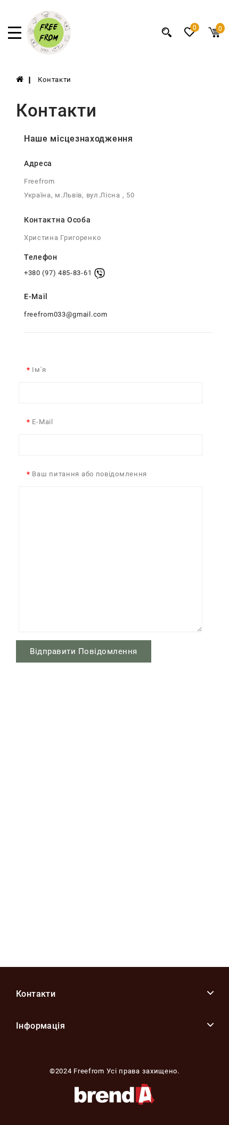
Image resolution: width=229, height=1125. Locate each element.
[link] (49, 52)
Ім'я (39, 370)
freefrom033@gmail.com (66, 314)
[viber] (99, 273)
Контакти (54, 80)
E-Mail (42, 422)
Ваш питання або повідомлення (89, 474)
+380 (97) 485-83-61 (58, 273)
